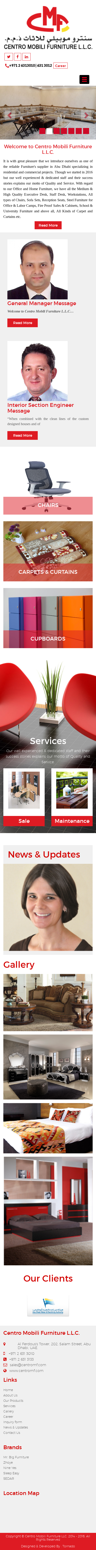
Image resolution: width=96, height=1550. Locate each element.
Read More (22, 315)
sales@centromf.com (28, 1357)
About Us (10, 1388)
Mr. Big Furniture (16, 1450)
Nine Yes (9, 1460)
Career (60, 66)
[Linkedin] (26, 57)
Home (8, 1382)
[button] (7, 109)
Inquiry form (12, 1414)
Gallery (8, 1404)
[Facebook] (17, 57)
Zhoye (8, 1455)
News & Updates (15, 1420)
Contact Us (11, 1425)
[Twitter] (8, 57)
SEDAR (8, 1471)
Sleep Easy (11, 1466)
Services (9, 1398)
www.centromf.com (26, 1363)
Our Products (13, 1393)
